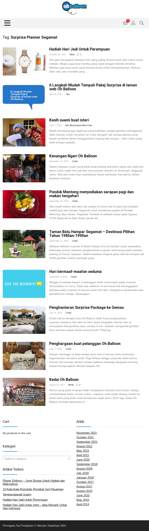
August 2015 (84, 491)
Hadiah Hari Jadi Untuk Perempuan (79, 49)
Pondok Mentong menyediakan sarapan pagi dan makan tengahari (91, 194)
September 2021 (86, 441)
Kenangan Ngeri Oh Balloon (73, 156)
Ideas (72, 54)
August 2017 (84, 486)
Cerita (75, 161)
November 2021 (86, 432)
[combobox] (37, 458)
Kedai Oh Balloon (64, 379)
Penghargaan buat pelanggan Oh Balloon (84, 343)
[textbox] (36, 458)
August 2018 (84, 468)
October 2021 (85, 437)
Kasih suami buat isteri (69, 120)
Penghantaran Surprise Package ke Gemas (86, 307)
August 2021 (84, 446)
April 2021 (82, 455)
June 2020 (83, 459)
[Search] (141, 23)
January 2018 (85, 477)
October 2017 (85, 482)
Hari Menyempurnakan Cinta (78, 125)
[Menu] (7, 23)
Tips (68, 94)
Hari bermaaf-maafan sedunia (75, 271)
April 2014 (82, 504)
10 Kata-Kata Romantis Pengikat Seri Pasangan (33, 489)
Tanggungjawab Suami (17, 494)
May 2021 (82, 450)
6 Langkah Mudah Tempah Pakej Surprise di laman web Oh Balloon (93, 87)
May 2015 (82, 499)
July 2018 (82, 473)
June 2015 (83, 495)
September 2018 (86, 464)
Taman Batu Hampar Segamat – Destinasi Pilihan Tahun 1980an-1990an (92, 234)
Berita (71, 385)
